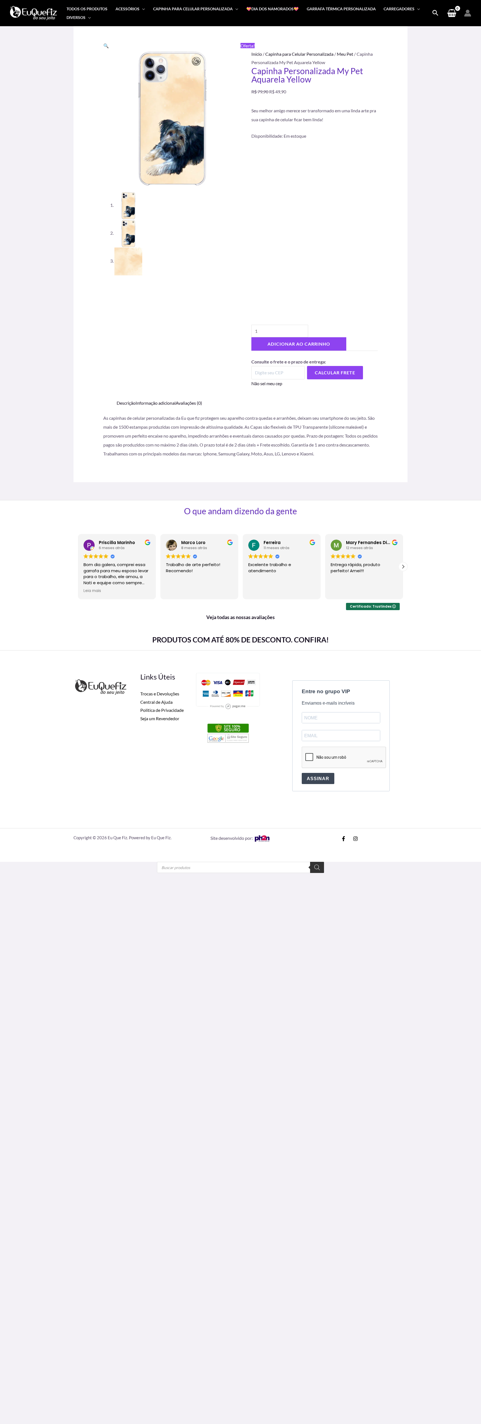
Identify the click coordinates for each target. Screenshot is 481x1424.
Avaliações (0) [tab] (189, 403)
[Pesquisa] (317, 867)
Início (256, 54)
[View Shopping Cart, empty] (451, 13)
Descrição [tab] (126, 403)
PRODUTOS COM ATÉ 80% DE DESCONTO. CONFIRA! (240, 639)
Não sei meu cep (266, 383)
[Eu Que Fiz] (33, 12)
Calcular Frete (335, 372)
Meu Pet (345, 54)
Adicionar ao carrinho (299, 343)
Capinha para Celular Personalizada (299, 54)
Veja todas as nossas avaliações (240, 617)
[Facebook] (343, 838)
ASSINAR (318, 778)
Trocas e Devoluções (159, 693)
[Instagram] (355, 838)
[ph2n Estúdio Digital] (262, 838)
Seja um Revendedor (159, 718)
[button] (142, 8)
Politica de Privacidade (162, 710)
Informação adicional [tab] (156, 403)
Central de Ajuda (156, 702)
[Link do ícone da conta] (467, 13)
